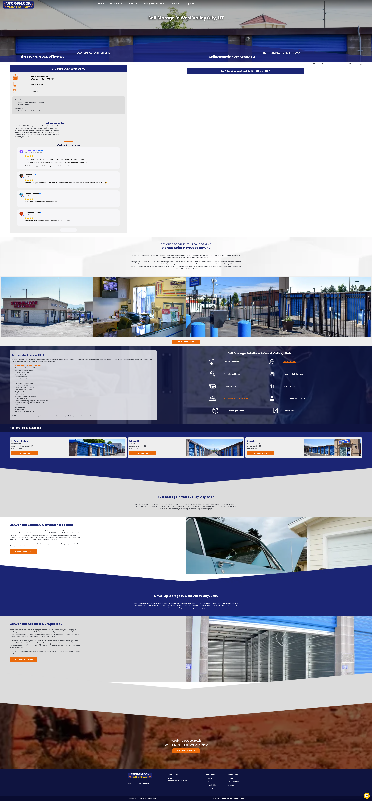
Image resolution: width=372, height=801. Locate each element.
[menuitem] (102, 3)
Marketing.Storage (237, 798)
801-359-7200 (134, 448)
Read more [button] (29, 185)
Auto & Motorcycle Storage (236, 398)
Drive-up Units (289, 362)
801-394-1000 (252, 448)
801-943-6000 (16, 448)
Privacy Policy (132, 798)
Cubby (224, 798)
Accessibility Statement (147, 798)
